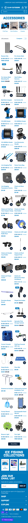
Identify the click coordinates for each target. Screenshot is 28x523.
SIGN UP (22, 486)
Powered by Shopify (16, 516)
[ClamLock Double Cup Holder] (7, 244)
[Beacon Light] (7, 426)
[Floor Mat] (20, 359)
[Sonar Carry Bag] (20, 157)
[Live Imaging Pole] (7, 157)
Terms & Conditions (14, 514)
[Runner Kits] (7, 47)
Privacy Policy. (4, 493)
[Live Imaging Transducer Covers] (7, 178)
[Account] (23, 7)
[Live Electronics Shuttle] (20, 134)
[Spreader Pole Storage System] (20, 313)
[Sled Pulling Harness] (20, 69)
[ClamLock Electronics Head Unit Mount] (20, 267)
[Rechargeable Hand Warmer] (20, 403)
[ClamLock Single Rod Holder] (20, 200)
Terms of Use (20, 491)
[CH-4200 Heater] (7, 113)
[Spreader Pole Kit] (7, 313)
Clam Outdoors (8, 516)
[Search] (24, 11)
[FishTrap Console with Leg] (20, 336)
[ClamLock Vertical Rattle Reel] (7, 223)
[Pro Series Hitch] (20, 47)
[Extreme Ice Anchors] (7, 380)
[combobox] (14, 11)
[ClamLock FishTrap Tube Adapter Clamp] (7, 200)
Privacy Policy (4, 514)
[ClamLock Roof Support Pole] (20, 244)
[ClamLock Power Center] (7, 267)
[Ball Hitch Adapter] (7, 91)
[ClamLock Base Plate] (20, 178)
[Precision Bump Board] (7, 292)
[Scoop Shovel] (7, 403)
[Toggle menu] (2, 7)
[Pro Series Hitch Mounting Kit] (7, 69)
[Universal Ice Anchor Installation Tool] (20, 380)
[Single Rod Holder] (20, 292)
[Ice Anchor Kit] (20, 91)
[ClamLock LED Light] (20, 223)
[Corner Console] (7, 336)
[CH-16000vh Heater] (7, 134)
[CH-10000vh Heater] (20, 113)
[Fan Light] (20, 426)
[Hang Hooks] (7, 359)
